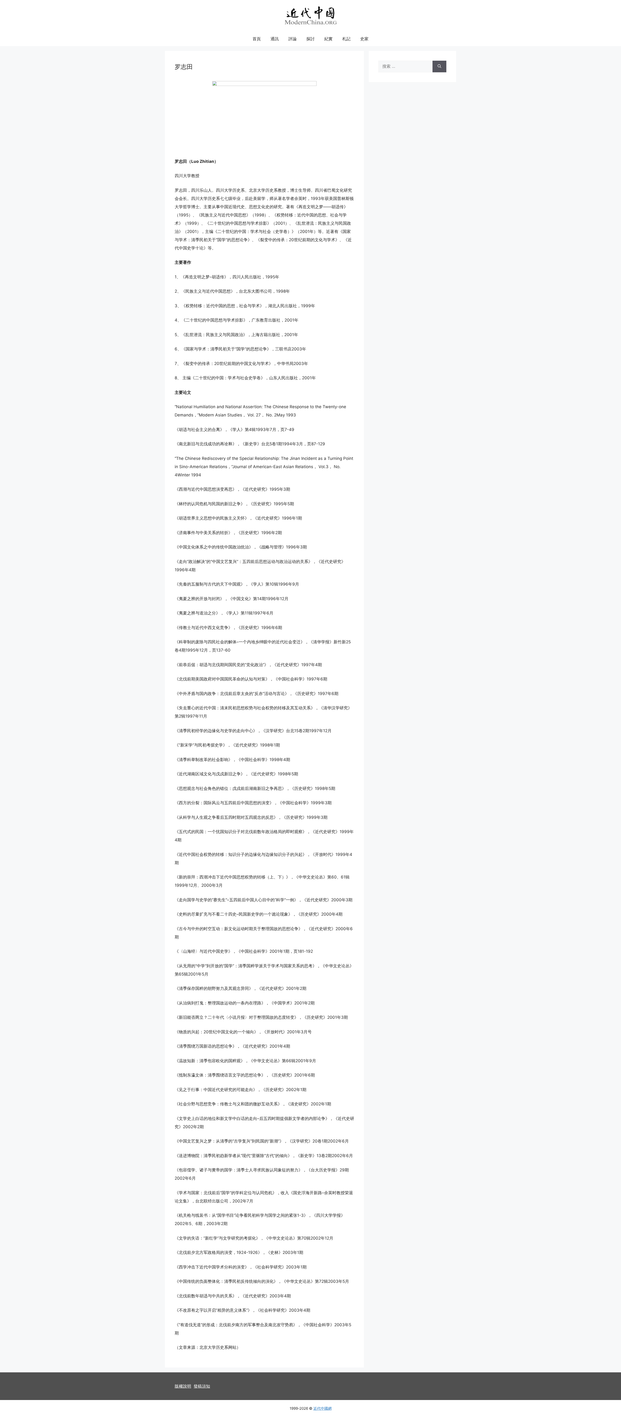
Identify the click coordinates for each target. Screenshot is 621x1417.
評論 (292, 38)
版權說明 (183, 1386)
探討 (310, 38)
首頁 (257, 38)
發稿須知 (202, 1386)
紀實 (328, 38)
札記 (346, 38)
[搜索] (439, 66)
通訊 (274, 38)
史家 (364, 38)
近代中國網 (322, 1408)
